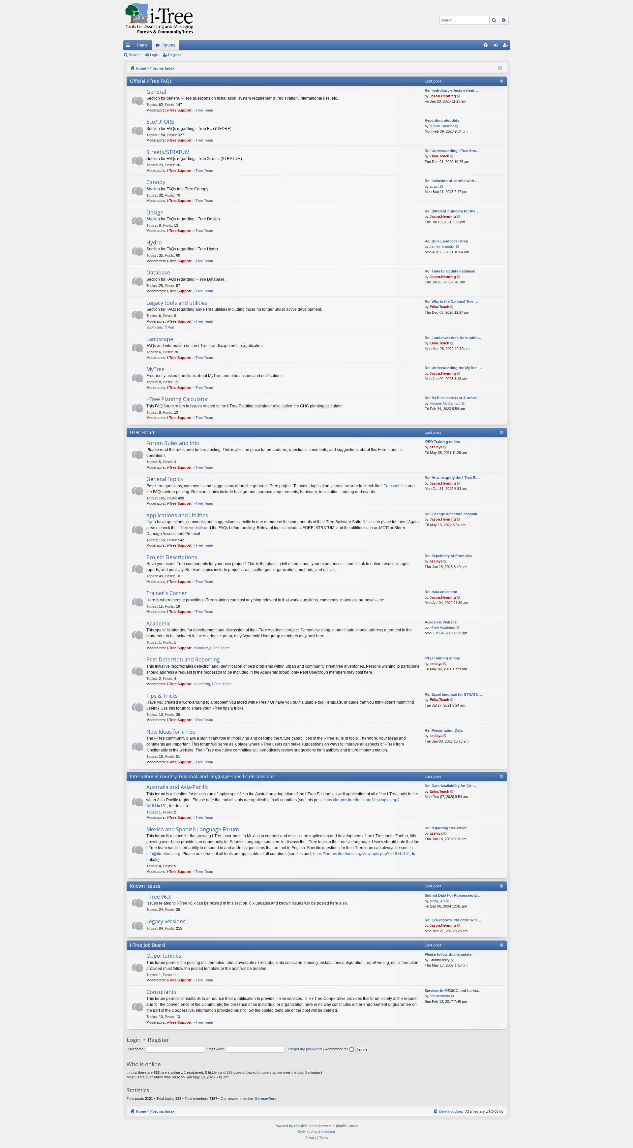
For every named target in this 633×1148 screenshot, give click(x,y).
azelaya (436, 447)
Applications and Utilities (177, 515)
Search (134, 55)
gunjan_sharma (442, 126)
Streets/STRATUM (168, 152)
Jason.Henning (443, 96)
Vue (171, 327)
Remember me (337, 1049)
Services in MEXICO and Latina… (453, 991)
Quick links (129, 46)
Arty (314, 1131)
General (156, 91)
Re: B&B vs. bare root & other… (452, 398)
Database (158, 272)
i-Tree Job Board (147, 945)
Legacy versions (166, 921)
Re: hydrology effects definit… (451, 90)
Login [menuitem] (496, 46)
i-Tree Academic (443, 627)
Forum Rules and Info (172, 443)
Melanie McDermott (445, 403)
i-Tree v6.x (158, 896)
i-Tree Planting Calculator (177, 399)
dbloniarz (201, 648)
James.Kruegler (442, 246)
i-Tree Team (203, 110)
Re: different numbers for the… (452, 211)
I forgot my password (305, 1049)
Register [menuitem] (506, 46)
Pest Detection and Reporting (183, 659)
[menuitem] (486, 45)
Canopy (155, 182)
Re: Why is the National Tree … (451, 301)
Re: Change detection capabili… (453, 514)
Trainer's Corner (166, 593)
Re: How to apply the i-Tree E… (452, 478)
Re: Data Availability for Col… (450, 786)
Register (175, 55)
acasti (434, 186)
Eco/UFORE (160, 121)
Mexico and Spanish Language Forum (192, 829)
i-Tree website (394, 486)
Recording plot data (442, 120)
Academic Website (441, 622)
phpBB (299, 1126)
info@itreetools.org (163, 853)
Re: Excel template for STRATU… (453, 694)
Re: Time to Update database (450, 271)
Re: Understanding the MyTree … (453, 368)
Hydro (154, 242)
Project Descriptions (171, 557)
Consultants (161, 992)
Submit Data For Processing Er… (453, 895)
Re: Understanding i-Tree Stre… (452, 151)
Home (142, 45)
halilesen (328, 1131)
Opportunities (163, 955)
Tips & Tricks (162, 695)
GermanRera (265, 1098)
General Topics (164, 479)
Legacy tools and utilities (176, 302)
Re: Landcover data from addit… (453, 338)
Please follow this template (448, 954)
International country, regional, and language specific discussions (202, 776)
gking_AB (437, 901)
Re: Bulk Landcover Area (446, 241)
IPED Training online (442, 442)
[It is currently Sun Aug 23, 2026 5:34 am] (500, 68)
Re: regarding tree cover (446, 828)
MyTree (155, 369)
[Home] (159, 20)
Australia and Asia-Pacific (177, 787)
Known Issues (145, 886)
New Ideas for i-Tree (170, 731)
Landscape (159, 339)
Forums (168, 45)
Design (155, 212)
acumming (202, 684)
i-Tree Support (179, 110)
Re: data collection (441, 592)
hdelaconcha (440, 996)
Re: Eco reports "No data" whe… (453, 920)
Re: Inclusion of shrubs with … (452, 181)
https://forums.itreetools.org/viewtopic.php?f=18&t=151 (361, 853)
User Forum (143, 432)
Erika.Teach (439, 156)
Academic (158, 623)
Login (154, 55)
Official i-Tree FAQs (151, 81)
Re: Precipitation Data (444, 730)
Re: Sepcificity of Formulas (448, 556)
